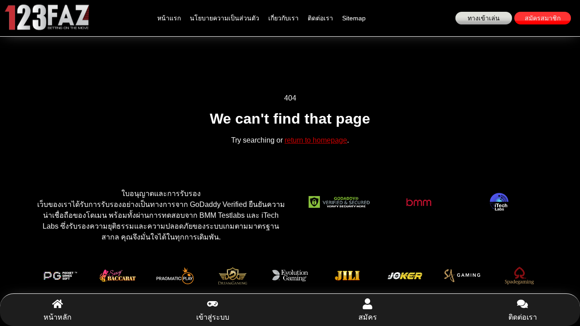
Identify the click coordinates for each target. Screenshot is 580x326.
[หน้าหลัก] (57, 303)
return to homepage (316, 140)
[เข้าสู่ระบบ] (212, 303)
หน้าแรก (169, 18)
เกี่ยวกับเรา (283, 18)
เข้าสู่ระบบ (212, 317)
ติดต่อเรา (320, 18)
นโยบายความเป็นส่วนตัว (224, 18)
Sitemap (354, 18)
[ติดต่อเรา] (522, 303)
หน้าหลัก (58, 317)
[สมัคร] (367, 303)
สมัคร (367, 317)
